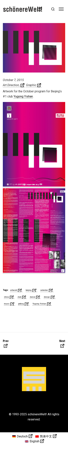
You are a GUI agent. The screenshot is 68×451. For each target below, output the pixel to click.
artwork (13, 290)
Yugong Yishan (23, 96)
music (6, 303)
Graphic (31, 85)
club (19, 297)
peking (21, 303)
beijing (29, 290)
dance (32, 297)
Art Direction (11, 85)
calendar (44, 290)
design (47, 297)
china (6, 297)
